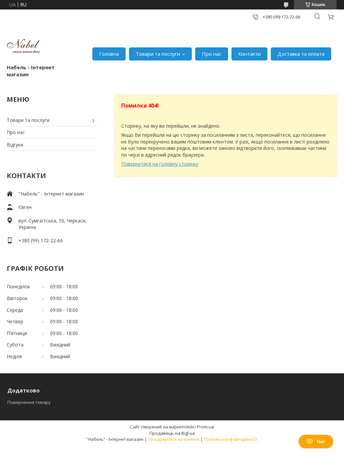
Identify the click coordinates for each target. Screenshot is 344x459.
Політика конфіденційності (230, 439)
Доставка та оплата (301, 53)
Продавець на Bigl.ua (172, 433)
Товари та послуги (158, 53)
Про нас (211, 53)
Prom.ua (205, 427)
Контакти (249, 53)
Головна (109, 53)
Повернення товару (29, 402)
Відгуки (15, 144)
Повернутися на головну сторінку (159, 164)
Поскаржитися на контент (174, 439)
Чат (321, 441)
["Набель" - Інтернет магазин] (23, 47)
